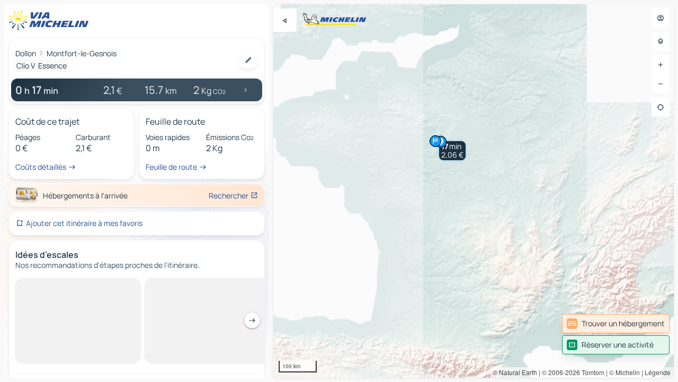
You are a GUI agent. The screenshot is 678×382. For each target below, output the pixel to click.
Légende (658, 372)
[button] (452, 150)
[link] (616, 323)
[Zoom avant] (661, 64)
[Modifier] (248, 60)
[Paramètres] (661, 41)
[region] (473, 191)
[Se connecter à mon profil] (661, 18)
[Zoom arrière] (661, 83)
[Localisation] (661, 107)
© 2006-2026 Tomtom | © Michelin (591, 372)
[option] (54, 286)
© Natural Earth (515, 372)
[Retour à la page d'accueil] (50, 20)
